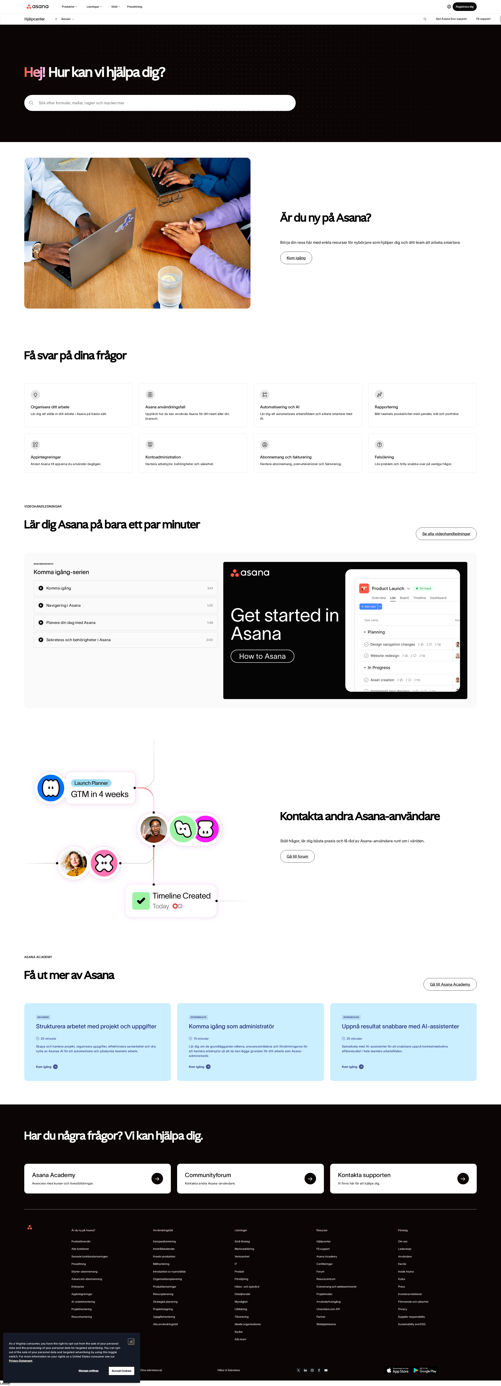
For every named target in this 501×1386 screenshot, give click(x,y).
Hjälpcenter (323, 1241)
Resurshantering (81, 1316)
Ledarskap (404, 1248)
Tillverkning (242, 1316)
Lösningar (93, 6)
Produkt (239, 1271)
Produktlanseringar (164, 1286)
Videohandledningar (74, 28)
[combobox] (160, 103)
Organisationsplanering (167, 1279)
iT (236, 1263)
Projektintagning (163, 1309)
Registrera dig (465, 6)
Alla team (240, 1339)
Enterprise (77, 1286)
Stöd (114, 6)
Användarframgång (328, 1301)
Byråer (239, 1331)
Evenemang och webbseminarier (336, 1286)
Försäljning (241, 1279)
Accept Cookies (121, 1370)
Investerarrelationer (410, 1294)
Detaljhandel (242, 1294)
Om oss (402, 1241)
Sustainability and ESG (412, 1324)
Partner (320, 1316)
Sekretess (234, 1370)
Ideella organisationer (248, 1324)
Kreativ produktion (164, 1256)
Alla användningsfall (165, 1324)
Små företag (242, 1241)
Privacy (402, 1309)
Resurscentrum (325, 1279)
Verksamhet (242, 1256)
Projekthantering (81, 1309)
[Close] (131, 1341)
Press (401, 1286)
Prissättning (134, 6)
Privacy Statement (20, 1360)
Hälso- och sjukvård (247, 1286)
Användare (405, 1256)
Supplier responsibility (411, 1316)
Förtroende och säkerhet (413, 1301)
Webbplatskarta (326, 1324)
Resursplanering (163, 1294)
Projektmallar (324, 1294)
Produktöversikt (80, 1241)
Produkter (68, 6)
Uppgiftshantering (164, 1316)
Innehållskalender (164, 1248)
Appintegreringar (81, 1294)
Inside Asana (406, 1271)
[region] (71, 1358)
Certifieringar (324, 1263)
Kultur (401, 1279)
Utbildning (241, 1309)
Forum (320, 1271)
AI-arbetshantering (83, 1301)
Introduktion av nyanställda (169, 1271)
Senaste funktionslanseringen (89, 1256)
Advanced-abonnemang (86, 1279)
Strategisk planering (165, 1301)
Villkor (221, 1370)
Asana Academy (326, 1256)
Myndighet (241, 1301)
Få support (323, 1248)
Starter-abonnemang (84, 1271)
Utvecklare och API (328, 1309)
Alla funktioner (80, 1248)
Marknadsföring (244, 1248)
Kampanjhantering (164, 1241)
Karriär (402, 1263)
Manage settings (89, 1370)
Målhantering (161, 1263)
